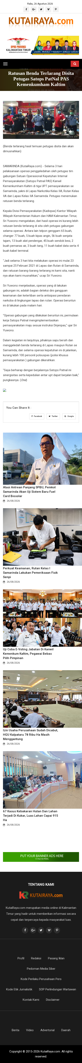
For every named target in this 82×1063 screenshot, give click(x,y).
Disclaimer (53, 1000)
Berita (15, 1030)
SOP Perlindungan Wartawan (57, 989)
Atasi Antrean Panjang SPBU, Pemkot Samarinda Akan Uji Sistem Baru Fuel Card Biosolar (29, 492)
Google (70, 416)
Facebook (37, 416)
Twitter (54, 416)
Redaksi (36, 958)
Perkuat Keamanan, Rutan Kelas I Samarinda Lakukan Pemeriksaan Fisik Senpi (30, 573)
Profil (21, 958)
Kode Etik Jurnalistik (19, 989)
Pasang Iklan (56, 958)
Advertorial (47, 1030)
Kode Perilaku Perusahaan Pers (41, 979)
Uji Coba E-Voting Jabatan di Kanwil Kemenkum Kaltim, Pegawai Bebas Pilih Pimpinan (28, 654)
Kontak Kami (31, 1000)
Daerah (65, 1030)
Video (30, 1030)
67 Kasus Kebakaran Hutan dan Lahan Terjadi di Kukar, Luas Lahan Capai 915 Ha (30, 815)
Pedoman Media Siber (41, 968)
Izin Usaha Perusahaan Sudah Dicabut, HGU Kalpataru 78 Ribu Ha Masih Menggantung (30, 734)
